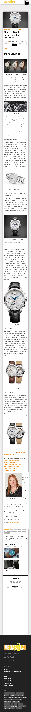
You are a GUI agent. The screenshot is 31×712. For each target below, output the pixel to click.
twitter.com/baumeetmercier (10, 462)
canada (5, 699)
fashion (20, 706)
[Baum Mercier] (11, 569)
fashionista (12, 693)
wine (24, 706)
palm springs (14, 706)
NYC (12, 704)
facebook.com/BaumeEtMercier (12, 460)
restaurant (6, 706)
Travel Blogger (18, 697)
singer (20, 708)
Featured (6, 693)
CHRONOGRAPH (23, 529)
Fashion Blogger (19, 693)
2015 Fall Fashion (22, 538)
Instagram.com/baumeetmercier (11, 466)
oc (16, 708)
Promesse (18, 531)
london (24, 697)
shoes (15, 704)
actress (10, 699)
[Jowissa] (11, 557)
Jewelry (7, 30)
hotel (10, 708)
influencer (6, 695)
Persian (19, 699)
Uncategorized (17, 30)
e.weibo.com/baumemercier (10, 468)
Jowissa (21, 549)
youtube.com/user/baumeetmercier (12, 464)
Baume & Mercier (14, 529)
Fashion (17, 695)
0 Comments (24, 41)
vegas (22, 695)
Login (23, 574)
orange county (7, 701)
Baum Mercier (8, 570)
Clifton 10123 (11, 531)
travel (5, 708)
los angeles (10, 697)
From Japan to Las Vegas (9, 539)
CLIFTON (5, 531)
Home (7, 636)
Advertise (15, 638)
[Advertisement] (17, 8)
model (5, 697)
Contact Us (22, 636)
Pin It (5, 48)
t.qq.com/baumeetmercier (10, 470)
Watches (23, 531)
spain (13, 708)
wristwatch (7, 533)
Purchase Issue (14, 636)
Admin (7, 41)
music (15, 699)
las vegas (12, 695)
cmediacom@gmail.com (14, 522)
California (20, 704)
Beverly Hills (7, 704)
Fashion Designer (16, 701)
